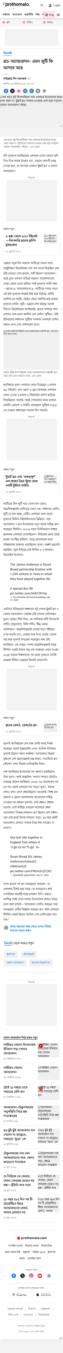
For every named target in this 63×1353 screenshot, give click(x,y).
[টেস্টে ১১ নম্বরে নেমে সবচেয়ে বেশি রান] (49, 1093)
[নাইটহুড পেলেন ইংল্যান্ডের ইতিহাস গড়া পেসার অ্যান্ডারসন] (49, 1052)
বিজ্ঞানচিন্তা (46, 1246)
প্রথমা (22, 1258)
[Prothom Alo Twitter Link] (24, 1276)
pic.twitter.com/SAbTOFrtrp (28, 594)
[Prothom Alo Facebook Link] (15, 1276)
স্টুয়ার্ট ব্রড (11, 954)
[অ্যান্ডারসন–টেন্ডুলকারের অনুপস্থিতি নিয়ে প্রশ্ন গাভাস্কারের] (49, 1114)
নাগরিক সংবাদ (15, 1246)
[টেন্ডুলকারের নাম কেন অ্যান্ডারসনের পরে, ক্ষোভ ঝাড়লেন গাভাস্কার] (49, 1160)
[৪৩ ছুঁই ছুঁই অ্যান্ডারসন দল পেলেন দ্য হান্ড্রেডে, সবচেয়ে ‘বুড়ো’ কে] (49, 1137)
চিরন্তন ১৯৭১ (39, 1252)
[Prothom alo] (17, 5)
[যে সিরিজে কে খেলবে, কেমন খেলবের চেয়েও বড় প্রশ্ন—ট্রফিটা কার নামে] (49, 1183)
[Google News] (49, 1276)
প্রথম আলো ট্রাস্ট (12, 1252)
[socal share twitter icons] (13, 93)
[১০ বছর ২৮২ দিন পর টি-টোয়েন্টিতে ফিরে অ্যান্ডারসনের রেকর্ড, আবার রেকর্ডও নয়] (49, 1209)
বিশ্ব (37, 14)
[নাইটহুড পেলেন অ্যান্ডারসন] (49, 1073)
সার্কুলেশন (45, 1309)
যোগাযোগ (28, 1315)
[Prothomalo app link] (19, 1295)
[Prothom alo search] (42, 5)
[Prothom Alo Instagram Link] (33, 1276)
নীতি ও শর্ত (13, 1315)
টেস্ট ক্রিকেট (28, 954)
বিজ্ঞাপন (32, 1309)
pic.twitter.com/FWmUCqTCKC (31, 871)
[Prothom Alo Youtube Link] (41, 1276)
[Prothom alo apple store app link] (44, 1295)
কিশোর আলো (32, 1246)
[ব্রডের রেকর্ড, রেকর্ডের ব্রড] (50, 727)
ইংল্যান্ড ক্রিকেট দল (41, 963)
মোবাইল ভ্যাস (34, 1258)
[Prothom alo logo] (31, 1239)
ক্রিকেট (7, 53)
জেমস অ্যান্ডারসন (15, 963)
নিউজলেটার (43, 1315)
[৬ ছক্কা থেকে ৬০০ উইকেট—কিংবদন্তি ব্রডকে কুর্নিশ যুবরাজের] (50, 238)
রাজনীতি (29, 14)
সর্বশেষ (6, 14)
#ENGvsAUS (18, 867)
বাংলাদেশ (17, 14)
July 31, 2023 (42, 875)
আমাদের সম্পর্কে (15, 1309)
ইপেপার (51, 1252)
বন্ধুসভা (26, 1252)
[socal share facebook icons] (6, 93)
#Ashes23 (29, 862)
